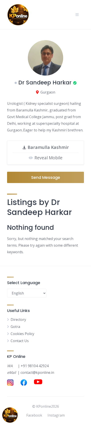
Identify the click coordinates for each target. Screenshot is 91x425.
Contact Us (20, 340)
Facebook (34, 415)
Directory (18, 319)
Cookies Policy (22, 333)
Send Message (45, 177)
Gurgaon (47, 92)
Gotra (15, 326)
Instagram (56, 415)
